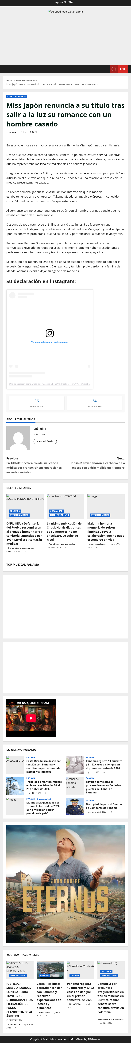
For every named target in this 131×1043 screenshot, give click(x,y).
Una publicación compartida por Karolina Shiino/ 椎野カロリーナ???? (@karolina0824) (53, 384)
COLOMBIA (15, 511)
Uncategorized (44, 799)
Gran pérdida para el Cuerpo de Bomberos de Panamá (75, 806)
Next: (97, 463)
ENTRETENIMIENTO (16, 96)
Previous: (34, 465)
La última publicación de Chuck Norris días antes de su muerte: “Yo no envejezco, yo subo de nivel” (64, 531)
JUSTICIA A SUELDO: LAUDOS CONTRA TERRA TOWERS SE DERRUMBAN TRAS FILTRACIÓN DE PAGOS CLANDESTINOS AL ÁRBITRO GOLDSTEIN (19, 1002)
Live (122, 69)
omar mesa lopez (97, 544)
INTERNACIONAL (18, 975)
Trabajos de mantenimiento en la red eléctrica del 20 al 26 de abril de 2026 (15, 786)
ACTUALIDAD (56, 511)
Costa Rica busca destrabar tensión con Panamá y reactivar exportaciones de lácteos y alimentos (15, 765)
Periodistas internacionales (21, 548)
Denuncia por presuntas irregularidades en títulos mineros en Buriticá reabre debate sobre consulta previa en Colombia (110, 998)
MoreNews (77, 1039)
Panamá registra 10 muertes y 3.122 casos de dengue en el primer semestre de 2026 (75, 765)
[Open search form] (106, 69)
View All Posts (45, 441)
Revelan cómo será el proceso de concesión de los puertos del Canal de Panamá (75, 786)
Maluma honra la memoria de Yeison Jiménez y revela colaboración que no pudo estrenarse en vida (105, 531)
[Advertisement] (65, 39)
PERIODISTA (14, 1024)
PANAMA (30, 757)
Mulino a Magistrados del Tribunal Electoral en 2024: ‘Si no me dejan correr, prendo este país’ (15, 806)
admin (12, 132)
